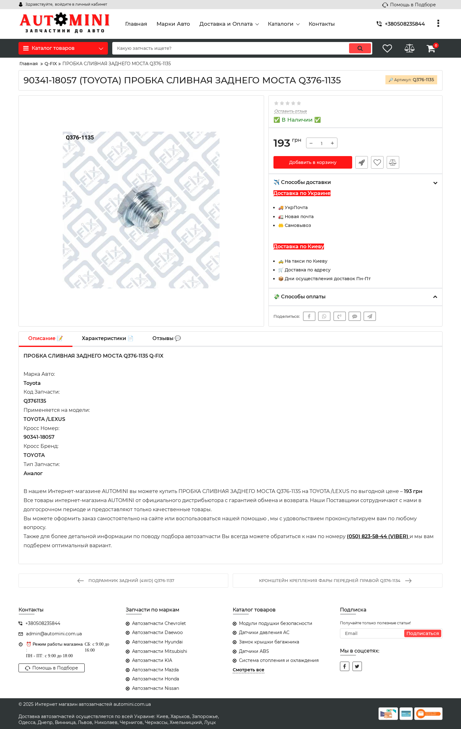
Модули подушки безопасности (275, 623)
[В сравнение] (393, 162)
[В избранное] (377, 162)
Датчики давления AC (264, 632)
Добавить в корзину (312, 162)
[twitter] (357, 666)
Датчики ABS (254, 651)
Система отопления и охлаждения (279, 660)
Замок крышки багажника (269, 642)
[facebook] (344, 666)
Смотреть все (248, 670)
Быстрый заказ (361, 162)
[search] (360, 48)
